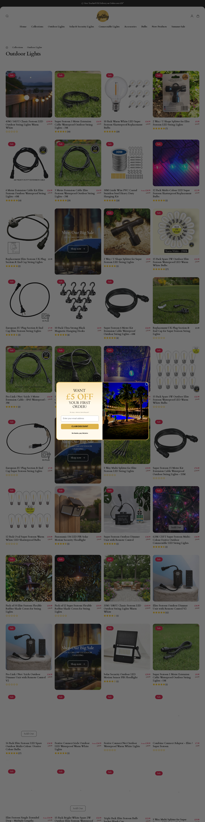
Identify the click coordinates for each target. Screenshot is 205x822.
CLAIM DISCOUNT (80, 426)
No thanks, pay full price (80, 433)
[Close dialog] (146, 384)
